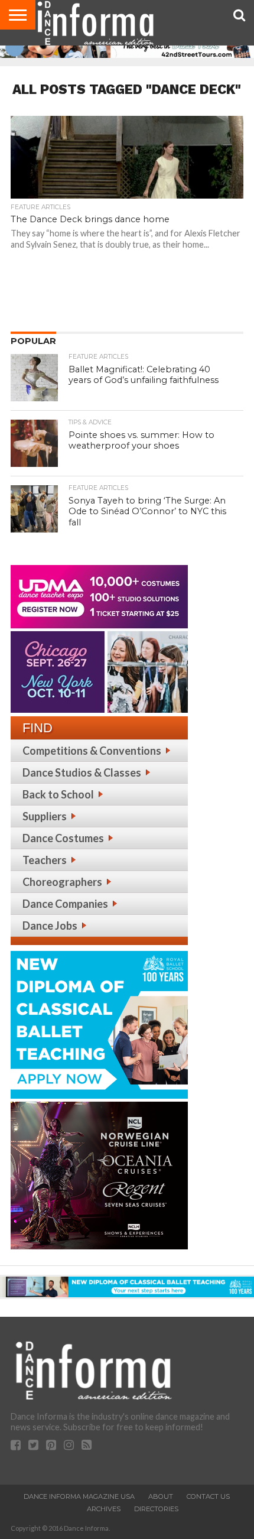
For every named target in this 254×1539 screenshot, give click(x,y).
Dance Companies (65, 903)
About (160, 1496)
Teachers (44, 859)
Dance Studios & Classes (81, 772)
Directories (156, 1509)
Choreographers (62, 881)
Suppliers (44, 816)
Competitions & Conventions (91, 750)
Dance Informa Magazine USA (79, 1496)
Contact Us (208, 1496)
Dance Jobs (49, 925)
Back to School (58, 794)
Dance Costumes (63, 838)
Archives (104, 1509)
